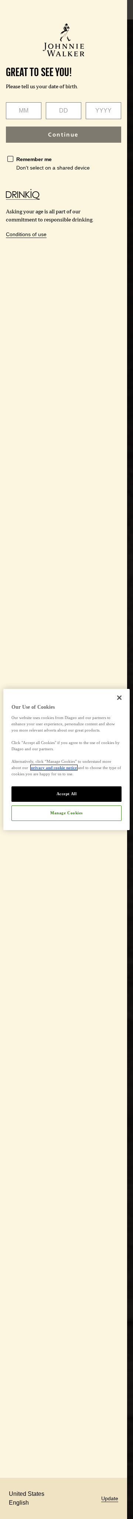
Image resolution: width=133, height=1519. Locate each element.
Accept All (67, 793)
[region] (66, 759)
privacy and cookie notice (54, 767)
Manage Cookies (66, 813)
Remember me (34, 159)
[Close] (119, 698)
